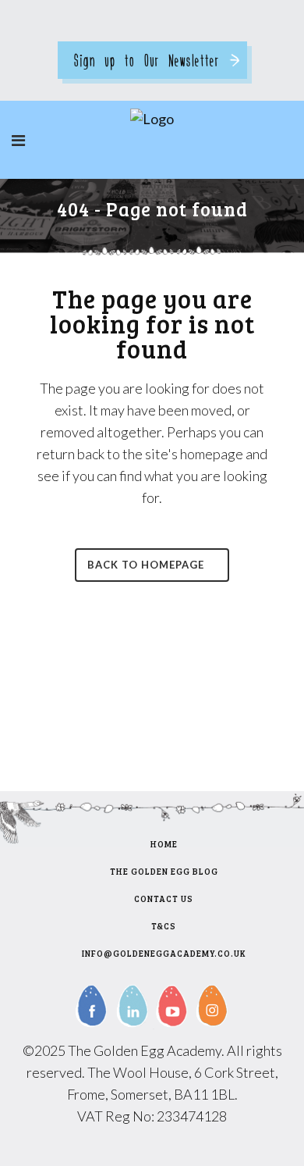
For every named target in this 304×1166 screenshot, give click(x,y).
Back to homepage (145, 564)
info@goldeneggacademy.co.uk (164, 953)
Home (164, 844)
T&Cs (163, 926)
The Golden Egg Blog (164, 871)
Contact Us (163, 898)
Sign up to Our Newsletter (146, 60)
